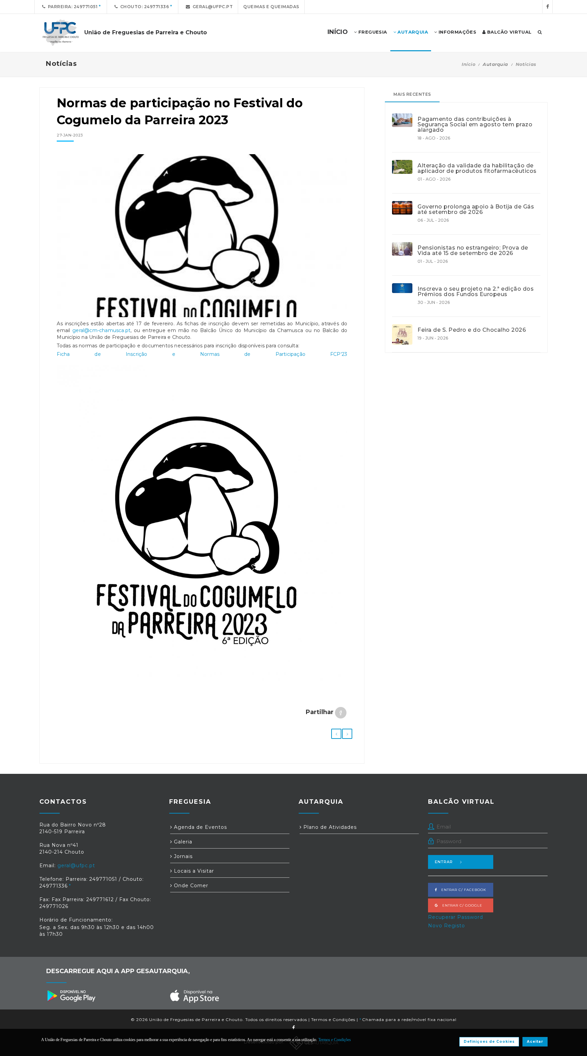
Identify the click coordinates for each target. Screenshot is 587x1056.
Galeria (182, 842)
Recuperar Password (455, 917)
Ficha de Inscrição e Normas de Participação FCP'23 (202, 354)
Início (468, 64)
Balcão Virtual (509, 32)
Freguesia (372, 32)
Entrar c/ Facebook (461, 890)
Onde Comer (190, 885)
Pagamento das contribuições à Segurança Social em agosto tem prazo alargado (474, 124)
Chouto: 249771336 (143, 6)
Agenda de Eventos (199, 827)
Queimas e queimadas (271, 6)
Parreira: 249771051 (72, 6)
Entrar (444, 861)
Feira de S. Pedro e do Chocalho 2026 (471, 330)
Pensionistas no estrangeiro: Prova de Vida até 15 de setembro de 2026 (472, 250)
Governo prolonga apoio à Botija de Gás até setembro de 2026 (475, 209)
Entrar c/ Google (460, 905)
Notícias (526, 64)
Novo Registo (446, 926)
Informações (456, 32)
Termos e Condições (333, 1019)
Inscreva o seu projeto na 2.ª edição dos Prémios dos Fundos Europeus (475, 291)
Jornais (182, 856)
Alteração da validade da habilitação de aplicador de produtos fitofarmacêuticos (477, 168)
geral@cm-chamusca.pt (101, 330)
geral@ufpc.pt (211, 6)
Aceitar (535, 1041)
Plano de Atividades (329, 827)
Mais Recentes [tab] (412, 94)
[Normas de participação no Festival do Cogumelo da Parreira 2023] (202, 239)
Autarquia (412, 32)
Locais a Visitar (193, 871)
